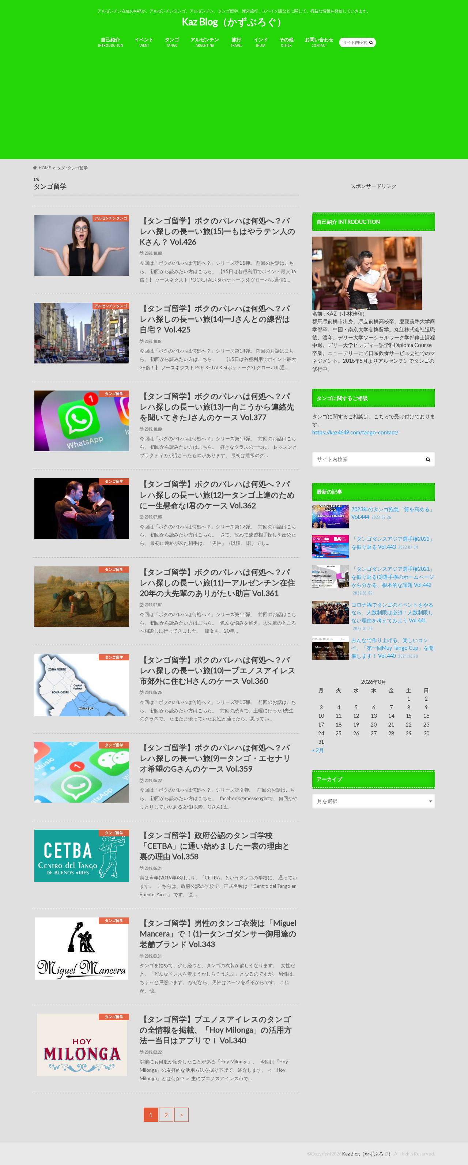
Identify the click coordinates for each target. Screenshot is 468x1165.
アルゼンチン (204, 42)
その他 (286, 42)
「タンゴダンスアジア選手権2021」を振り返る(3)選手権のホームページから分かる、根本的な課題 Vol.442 (393, 580)
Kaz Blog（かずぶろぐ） (234, 21)
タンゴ (172, 42)
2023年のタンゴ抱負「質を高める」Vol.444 (393, 513)
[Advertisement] (234, 108)
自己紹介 (110, 42)
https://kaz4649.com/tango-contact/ (355, 432)
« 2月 (318, 750)
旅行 (236, 42)
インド (261, 42)
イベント (144, 42)
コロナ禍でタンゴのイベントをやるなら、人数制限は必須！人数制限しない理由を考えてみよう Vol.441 (392, 616)
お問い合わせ (319, 42)
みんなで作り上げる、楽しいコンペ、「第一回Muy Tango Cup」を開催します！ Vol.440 (392, 648)
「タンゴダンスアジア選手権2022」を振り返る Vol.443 (393, 543)
